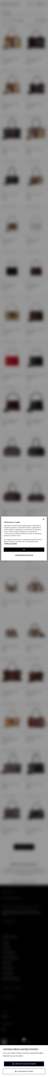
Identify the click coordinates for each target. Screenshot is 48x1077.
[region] (24, 538)
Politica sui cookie (10, 543)
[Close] (24, 1039)
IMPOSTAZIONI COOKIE (24, 555)
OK (24, 549)
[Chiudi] (43, 519)
